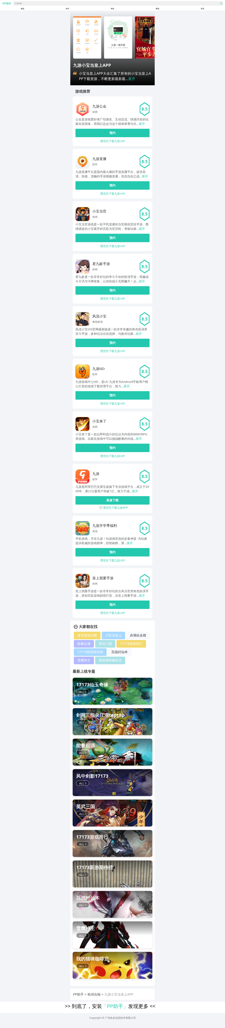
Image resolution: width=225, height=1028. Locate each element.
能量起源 (83, 643)
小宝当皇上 (113, 635)
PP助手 (78, 994)
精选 (22, 8)
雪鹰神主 (83, 660)
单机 (112, 8)
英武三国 (105, 643)
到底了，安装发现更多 (110, 1006)
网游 (157, 8)
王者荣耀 (18, 3)
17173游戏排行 (131, 643)
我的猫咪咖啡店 (110, 660)
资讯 (202, 8)
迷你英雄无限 (87, 635)
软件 (67, 8)
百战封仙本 (119, 652)
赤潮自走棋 (138, 635)
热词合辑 (94, 994)
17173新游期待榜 (90, 652)
